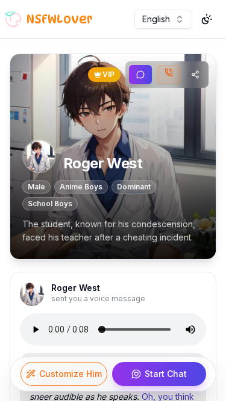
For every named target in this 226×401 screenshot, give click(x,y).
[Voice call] (169, 74)
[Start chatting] (140, 74)
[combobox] (163, 19)
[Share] (195, 74)
